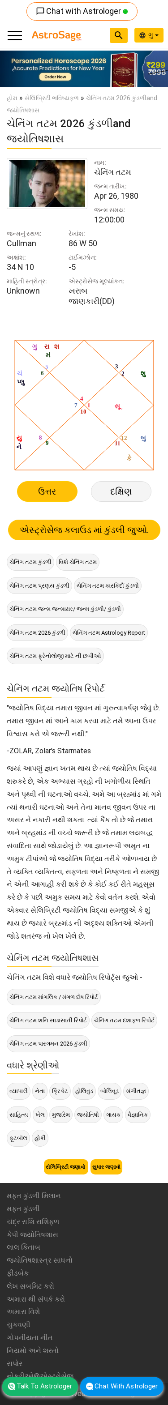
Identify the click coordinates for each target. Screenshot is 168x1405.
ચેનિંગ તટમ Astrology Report (109, 632)
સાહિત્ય (18, 1114)
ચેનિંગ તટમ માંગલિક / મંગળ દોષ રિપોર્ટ (53, 997)
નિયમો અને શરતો (33, 1350)
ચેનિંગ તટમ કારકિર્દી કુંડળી (108, 585)
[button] (12, 69)
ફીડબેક (18, 1273)
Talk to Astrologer (44, 1386)
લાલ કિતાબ (23, 1247)
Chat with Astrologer (79, 11)
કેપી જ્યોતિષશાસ (32, 1234)
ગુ (151, 35)
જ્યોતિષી (88, 1114)
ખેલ (40, 1114)
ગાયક (113, 1114)
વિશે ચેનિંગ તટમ (78, 562)
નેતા (40, 1091)
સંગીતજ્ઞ (136, 1091)
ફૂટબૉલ (18, 1138)
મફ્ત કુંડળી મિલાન (34, 1195)
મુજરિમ (61, 1114)
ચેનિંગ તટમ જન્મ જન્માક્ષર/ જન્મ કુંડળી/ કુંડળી (65, 609)
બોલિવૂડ (109, 1091)
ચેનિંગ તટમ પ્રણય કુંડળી (39, 585)
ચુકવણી (18, 1324)
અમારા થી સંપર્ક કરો (36, 1299)
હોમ (12, 98)
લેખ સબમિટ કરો (30, 1286)
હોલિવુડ (84, 1091)
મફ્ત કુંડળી (23, 1208)
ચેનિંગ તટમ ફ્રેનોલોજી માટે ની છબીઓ (55, 656)
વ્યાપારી (18, 1091)
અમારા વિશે (23, 1311)
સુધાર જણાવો (106, 1167)
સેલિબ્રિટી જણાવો (66, 1167)
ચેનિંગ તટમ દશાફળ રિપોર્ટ (124, 1020)
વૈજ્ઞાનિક (138, 1114)
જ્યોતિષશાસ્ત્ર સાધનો (40, 1260)
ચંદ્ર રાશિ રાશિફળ (33, 1221)
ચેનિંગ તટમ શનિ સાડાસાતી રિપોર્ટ (48, 1020)
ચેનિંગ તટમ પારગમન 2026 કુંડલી (48, 1043)
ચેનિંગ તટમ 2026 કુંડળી (37, 632)
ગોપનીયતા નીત (30, 1337)
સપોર (14, 1363)
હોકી (40, 1138)
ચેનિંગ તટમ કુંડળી (30, 562)
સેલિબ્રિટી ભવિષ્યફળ (52, 98)
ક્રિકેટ (60, 1091)
